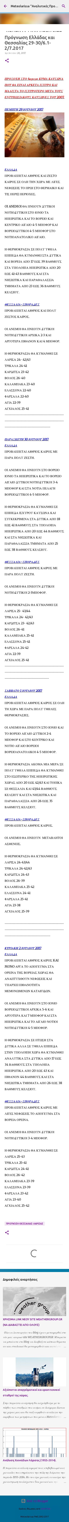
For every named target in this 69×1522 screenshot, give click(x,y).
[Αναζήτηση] (63, 6)
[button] (7, 60)
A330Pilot (45, 1509)
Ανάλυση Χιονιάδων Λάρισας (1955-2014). (29, 1460)
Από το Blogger (37, 1501)
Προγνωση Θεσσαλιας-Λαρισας (24, 1223)
